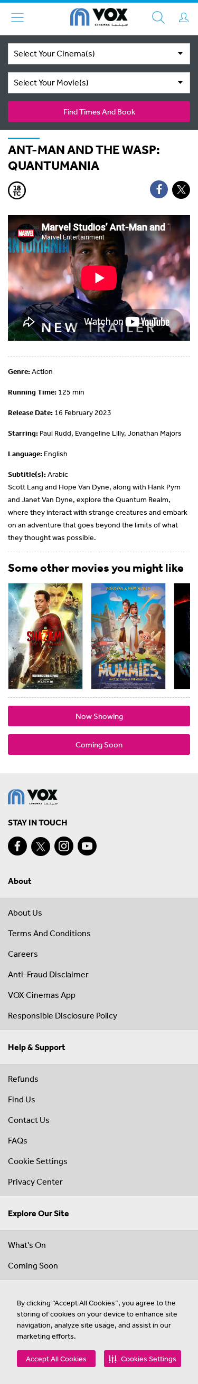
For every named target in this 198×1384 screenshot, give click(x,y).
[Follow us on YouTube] (87, 846)
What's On (27, 1244)
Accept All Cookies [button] (56, 1358)
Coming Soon (99, 744)
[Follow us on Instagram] (63, 846)
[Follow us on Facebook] (17, 846)
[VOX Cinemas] (99, 19)
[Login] (183, 17)
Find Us (21, 1099)
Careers (23, 953)
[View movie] (45, 636)
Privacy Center (35, 1181)
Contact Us (29, 1119)
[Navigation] (17, 17)
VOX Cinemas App (42, 994)
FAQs (17, 1140)
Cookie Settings (38, 1161)
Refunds (23, 1078)
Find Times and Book (99, 112)
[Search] (158, 17)
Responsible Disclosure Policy (62, 1015)
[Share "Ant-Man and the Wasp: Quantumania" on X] (181, 190)
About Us (25, 912)
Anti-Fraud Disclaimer (48, 974)
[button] (143, 1358)
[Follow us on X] (40, 846)
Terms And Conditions (49, 933)
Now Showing (99, 716)
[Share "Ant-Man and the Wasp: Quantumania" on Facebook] (159, 189)
